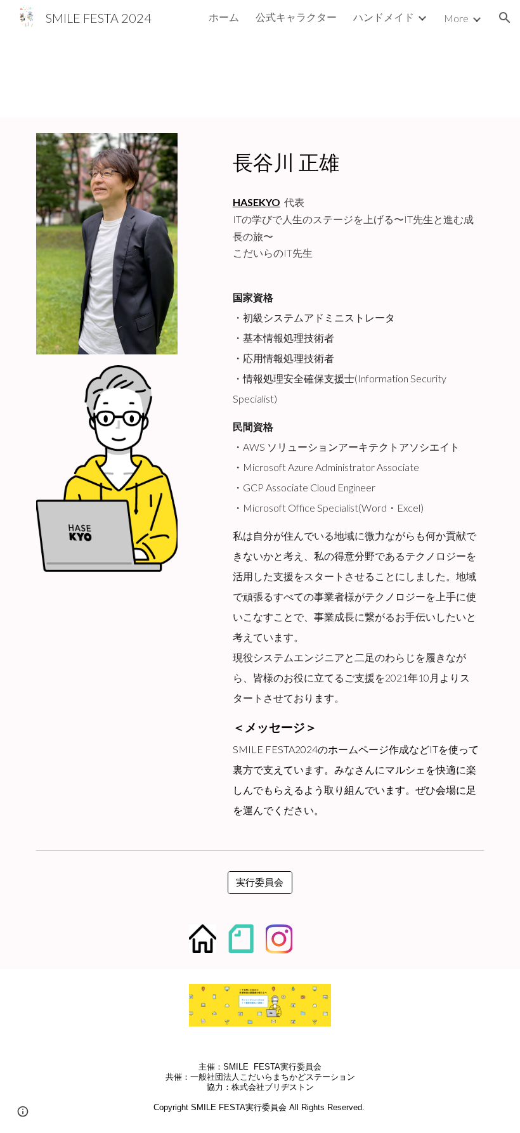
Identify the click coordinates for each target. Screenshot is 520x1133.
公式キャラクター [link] (296, 17)
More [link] (456, 18)
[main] (356, 159)
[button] (505, 18)
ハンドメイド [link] (383, 17)
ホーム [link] (224, 17)
